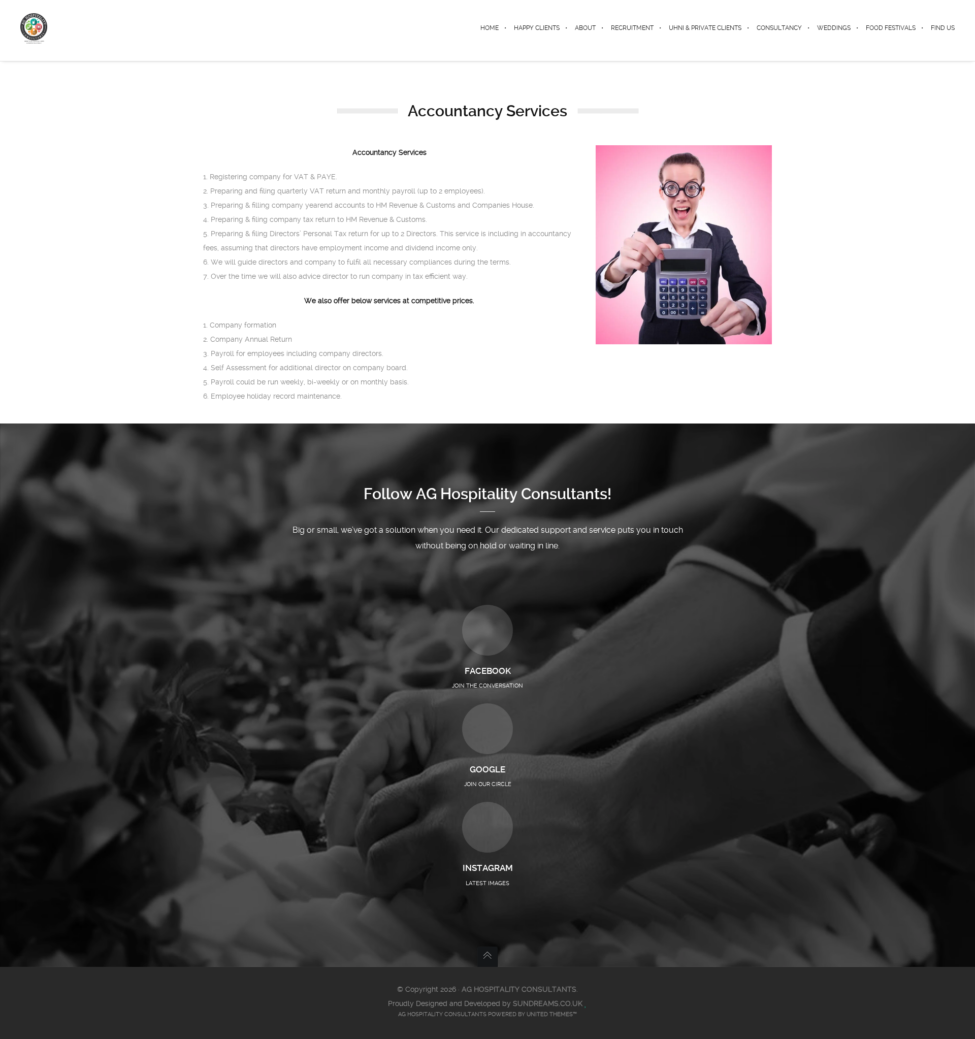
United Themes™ (552, 1014)
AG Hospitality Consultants (519, 989)
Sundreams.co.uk (547, 1003)
